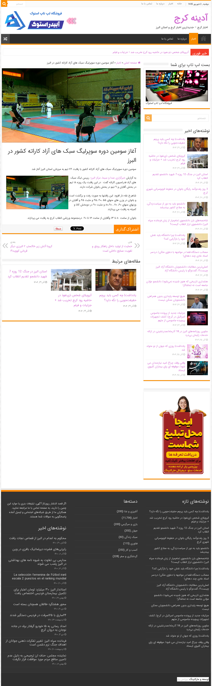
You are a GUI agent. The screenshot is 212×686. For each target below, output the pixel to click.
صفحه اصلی (131, 63)
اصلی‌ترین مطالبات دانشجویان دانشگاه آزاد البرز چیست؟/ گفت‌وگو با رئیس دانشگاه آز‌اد (182, 269)
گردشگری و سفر (128, 556)
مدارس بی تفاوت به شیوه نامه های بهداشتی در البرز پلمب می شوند (37, 562)
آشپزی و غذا (130, 511)
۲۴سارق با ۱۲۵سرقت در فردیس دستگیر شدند (38, 615)
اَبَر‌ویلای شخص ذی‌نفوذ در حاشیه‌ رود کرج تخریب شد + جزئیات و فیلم (151, 52)
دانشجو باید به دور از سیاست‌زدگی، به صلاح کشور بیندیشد (166, 206)
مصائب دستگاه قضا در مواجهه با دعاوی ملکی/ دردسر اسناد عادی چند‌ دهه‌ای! (179, 254)
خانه (179, 4)
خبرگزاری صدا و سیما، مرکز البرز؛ (107, 178)
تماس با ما (146, 4)
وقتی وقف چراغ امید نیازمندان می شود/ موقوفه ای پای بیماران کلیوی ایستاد (166, 366)
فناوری (133, 543)
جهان (134, 531)
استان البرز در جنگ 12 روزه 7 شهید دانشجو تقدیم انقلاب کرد (27, 274)
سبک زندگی (130, 537)
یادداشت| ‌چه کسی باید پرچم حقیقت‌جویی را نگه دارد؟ (117, 298)
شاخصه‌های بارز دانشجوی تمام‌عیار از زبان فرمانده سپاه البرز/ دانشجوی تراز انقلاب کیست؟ (178, 222)
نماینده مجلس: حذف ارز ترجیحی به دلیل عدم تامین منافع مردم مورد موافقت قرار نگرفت (37, 657)
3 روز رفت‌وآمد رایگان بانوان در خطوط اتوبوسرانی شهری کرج (177, 191)
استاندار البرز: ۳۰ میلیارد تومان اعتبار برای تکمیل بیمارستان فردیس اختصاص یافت (40, 591)
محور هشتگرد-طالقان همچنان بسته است (39, 604)
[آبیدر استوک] (41, 20)
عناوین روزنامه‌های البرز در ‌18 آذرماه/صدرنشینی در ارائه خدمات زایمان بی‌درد (177, 333)
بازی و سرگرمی (129, 524)
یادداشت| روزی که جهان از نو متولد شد (165, 348)
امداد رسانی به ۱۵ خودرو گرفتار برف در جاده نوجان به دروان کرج (38, 628)
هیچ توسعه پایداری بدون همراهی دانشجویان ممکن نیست (166, 298)
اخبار (171, 4)
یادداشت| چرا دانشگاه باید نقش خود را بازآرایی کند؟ (167, 237)
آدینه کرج (191, 18)
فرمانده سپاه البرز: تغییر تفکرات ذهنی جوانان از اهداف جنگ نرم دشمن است (36, 642)
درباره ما (160, 4)
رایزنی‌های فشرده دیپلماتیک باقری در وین (39, 549)
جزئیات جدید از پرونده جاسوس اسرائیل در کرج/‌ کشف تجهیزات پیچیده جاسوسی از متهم (167, 317)
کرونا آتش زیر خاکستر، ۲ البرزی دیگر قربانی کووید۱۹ (31, 246)
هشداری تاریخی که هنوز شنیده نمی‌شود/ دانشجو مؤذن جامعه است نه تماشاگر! (177, 283)
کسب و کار (131, 550)
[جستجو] (4, 4)
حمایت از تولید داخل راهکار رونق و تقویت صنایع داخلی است (112, 246)
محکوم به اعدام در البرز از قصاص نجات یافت (37, 538)
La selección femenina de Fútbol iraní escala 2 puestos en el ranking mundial (39, 576)
